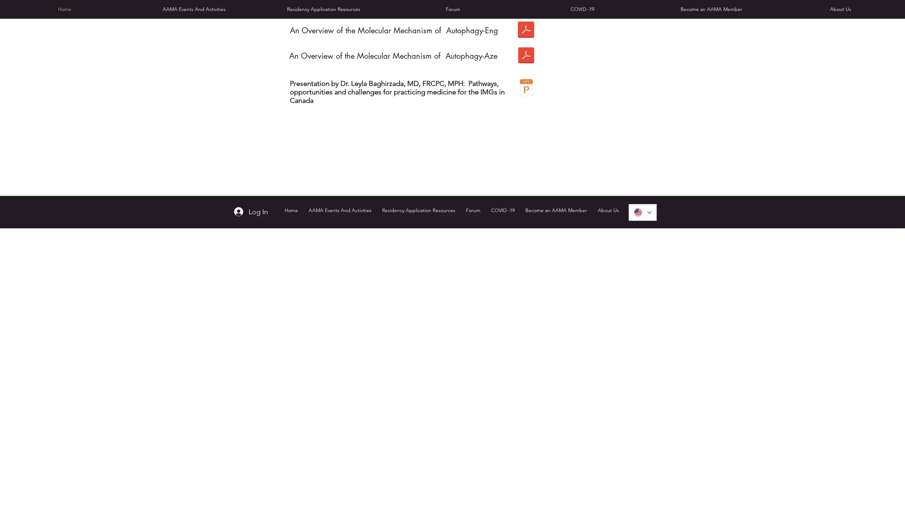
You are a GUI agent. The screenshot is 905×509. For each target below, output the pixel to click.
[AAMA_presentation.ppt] (526, 88)
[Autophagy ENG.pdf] (526, 30)
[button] (323, 9)
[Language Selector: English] (643, 212)
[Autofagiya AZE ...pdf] (526, 56)
